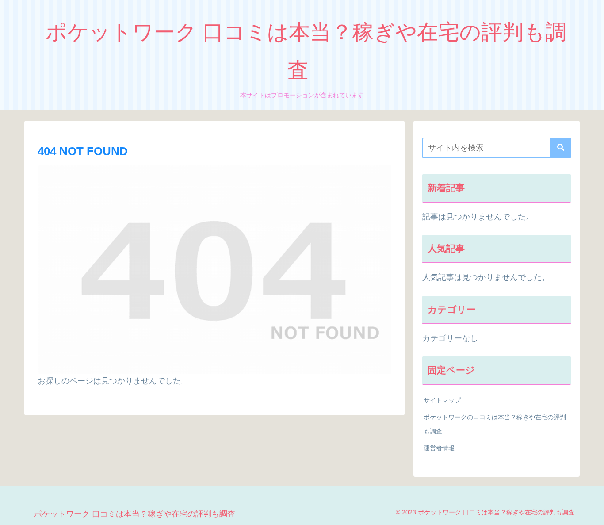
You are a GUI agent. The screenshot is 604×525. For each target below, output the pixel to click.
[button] (560, 148)
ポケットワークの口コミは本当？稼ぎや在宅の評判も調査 (495, 424)
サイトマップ (442, 400)
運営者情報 (439, 448)
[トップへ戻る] (591, 512)
